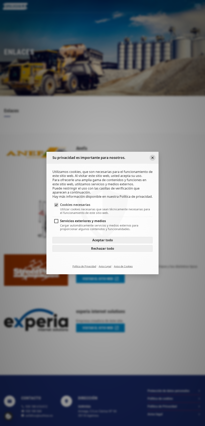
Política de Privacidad (84, 266)
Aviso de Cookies (123, 266)
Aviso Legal (105, 266)
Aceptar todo (102, 240)
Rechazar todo (102, 248)
